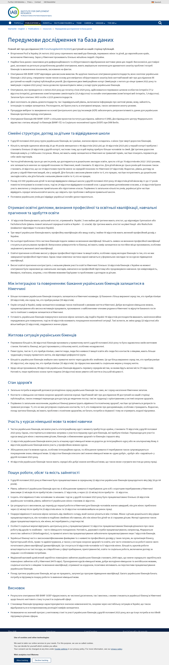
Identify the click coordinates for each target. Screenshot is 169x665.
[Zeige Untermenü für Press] (33, 2)
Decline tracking (41, 660)
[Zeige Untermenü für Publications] (40, 23)
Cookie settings (61, 649)
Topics (17, 23)
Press (29, 2)
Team (78, 23)
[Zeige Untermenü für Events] (51, 23)
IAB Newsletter (49, 2)
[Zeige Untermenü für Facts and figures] (73, 23)
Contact (38, 2)
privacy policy (116, 649)
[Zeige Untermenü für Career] (92, 23)
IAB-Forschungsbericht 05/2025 (55, 48)
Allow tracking (22, 660)
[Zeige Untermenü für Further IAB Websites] (25, 2)
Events (46, 23)
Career (87, 23)
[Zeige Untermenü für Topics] (22, 23)
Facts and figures (63, 23)
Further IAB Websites (16, 2)
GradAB (99, 23)
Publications (31, 23)
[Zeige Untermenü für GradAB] (104, 23)
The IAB (111, 23)
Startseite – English (10, 23)
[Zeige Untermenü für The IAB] (116, 23)
